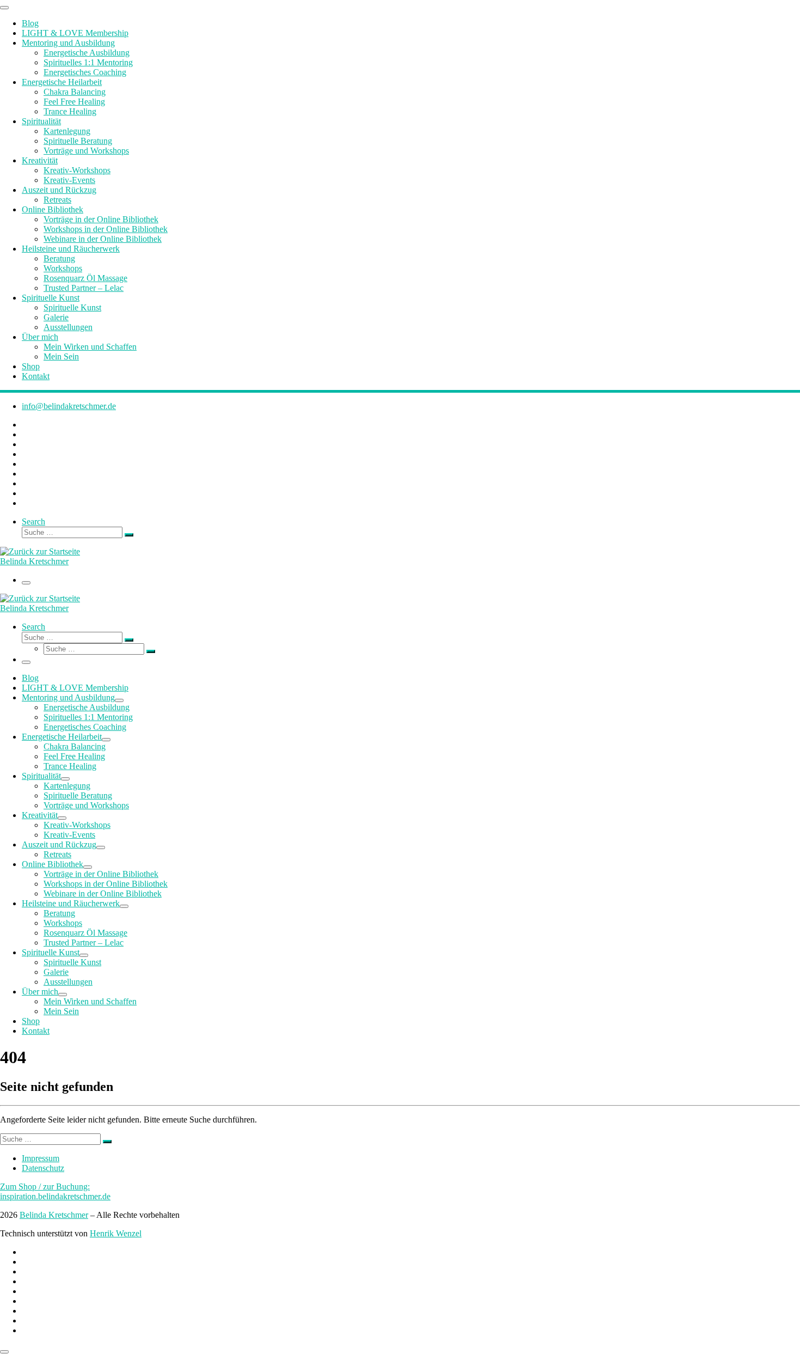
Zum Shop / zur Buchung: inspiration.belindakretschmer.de (55, 1191)
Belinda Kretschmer (54, 1214)
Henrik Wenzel (115, 1233)
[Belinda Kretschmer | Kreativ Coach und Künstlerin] (40, 551)
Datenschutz (43, 1168)
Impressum (40, 1158)
